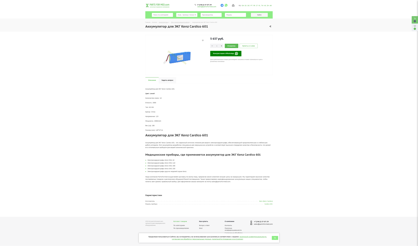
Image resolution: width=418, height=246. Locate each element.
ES (246, 6)
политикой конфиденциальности (252, 237)
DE (248, 6)
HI (265, 6)
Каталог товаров (180, 221)
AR (271, 6)
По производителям (181, 228)
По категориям (179, 225)
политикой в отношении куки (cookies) (227, 239)
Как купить (203, 221)
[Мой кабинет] (233, 5)
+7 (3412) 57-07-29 (204, 5)
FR (254, 6)
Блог (201, 228)
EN (243, 6)
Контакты (228, 225)
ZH (268, 6)
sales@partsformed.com (206, 7)
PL (259, 6)
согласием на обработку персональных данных (191, 239)
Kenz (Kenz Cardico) (266, 201)
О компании (229, 221)
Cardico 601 (269, 204)
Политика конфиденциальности (233, 229)
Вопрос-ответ (204, 225)
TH (262, 6)
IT (257, 6)
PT (251, 6)
